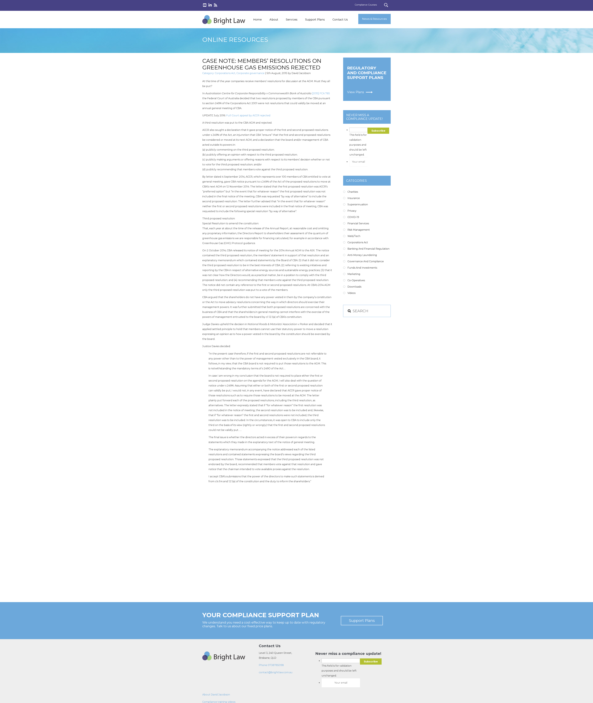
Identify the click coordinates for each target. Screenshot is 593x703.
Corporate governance (250, 73)
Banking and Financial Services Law (297, 29)
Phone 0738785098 (271, 665)
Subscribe (378, 130)
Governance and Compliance (365, 261)
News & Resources (374, 18)
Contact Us (340, 19)
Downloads (354, 286)
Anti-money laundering (362, 255)
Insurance (353, 198)
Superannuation (357, 204)
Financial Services (358, 223)
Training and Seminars (297, 36)
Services (291, 19)
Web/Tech (353, 236)
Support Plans (315, 19)
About (273, 19)
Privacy (351, 210)
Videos (351, 293)
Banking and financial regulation (368, 248)
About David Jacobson (216, 694)
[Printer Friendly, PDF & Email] (217, 498)
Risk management (358, 229)
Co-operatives (356, 280)
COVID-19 (353, 217)
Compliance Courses (366, 4)
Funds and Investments (362, 267)
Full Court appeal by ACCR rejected (248, 115)
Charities (352, 191)
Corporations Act (225, 73)
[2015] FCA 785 (321, 93)
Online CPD (291, 50)
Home (257, 19)
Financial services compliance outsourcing (299, 43)
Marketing (353, 274)
